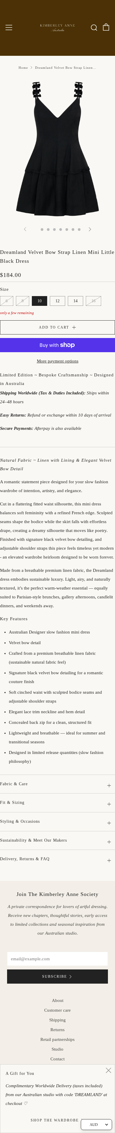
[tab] (35, 229)
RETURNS (57, 1029)
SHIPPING (57, 1020)
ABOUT (57, 1000)
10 (39, 301)
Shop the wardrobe (55, 1120)
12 (57, 301)
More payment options (57, 361)
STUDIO (57, 1049)
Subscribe (54, 976)
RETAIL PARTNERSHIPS (57, 1039)
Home (23, 67)
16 (93, 301)
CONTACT (57, 1059)
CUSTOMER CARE (57, 1010)
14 (75, 301)
